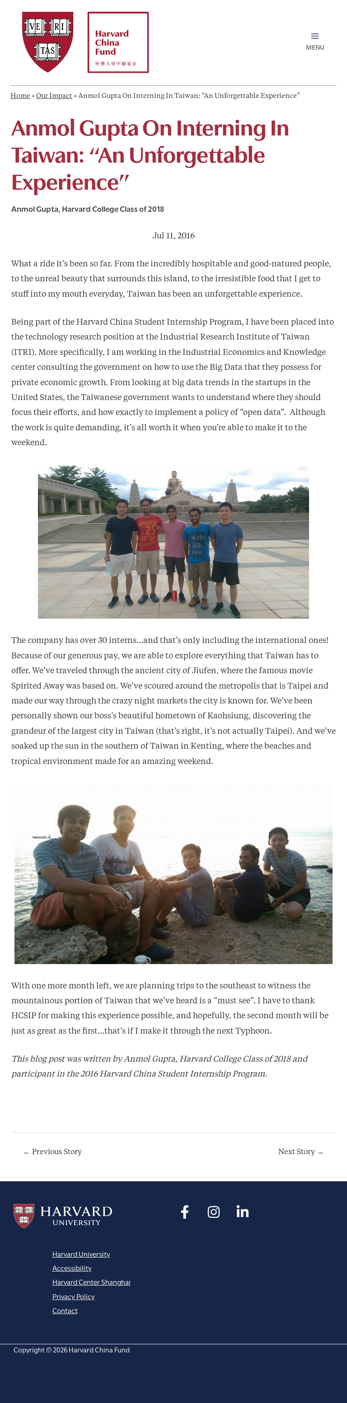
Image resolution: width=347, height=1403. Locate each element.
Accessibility (72, 1267)
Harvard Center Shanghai (91, 1281)
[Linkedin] (242, 1212)
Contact (65, 1309)
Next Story (301, 1152)
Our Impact (54, 96)
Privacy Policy (73, 1295)
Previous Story (52, 1152)
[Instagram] (213, 1212)
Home (20, 96)
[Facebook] (185, 1212)
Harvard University (63, 1216)
